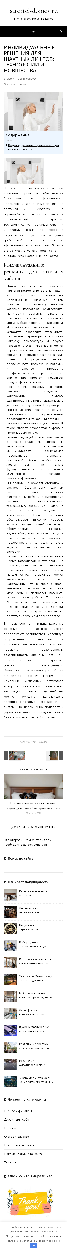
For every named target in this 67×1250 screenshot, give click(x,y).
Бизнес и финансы (18, 1111)
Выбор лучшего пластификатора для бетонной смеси (33, 945)
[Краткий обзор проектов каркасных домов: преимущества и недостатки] (55, 755)
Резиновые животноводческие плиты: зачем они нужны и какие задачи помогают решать (36, 1063)
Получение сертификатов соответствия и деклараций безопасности (29, 928)
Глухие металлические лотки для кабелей (34, 1029)
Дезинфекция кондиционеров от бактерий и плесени (32, 1012)
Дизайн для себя (16, 1119)
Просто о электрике (19, 1145)
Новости (10, 1128)
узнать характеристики (45, 250)
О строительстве (16, 1136)
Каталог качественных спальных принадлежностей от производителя (34, 894)
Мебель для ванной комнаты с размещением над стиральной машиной (36, 995)
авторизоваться (35, 844)
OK (34, 1245)
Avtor (10, 78)
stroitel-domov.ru (34, 10)
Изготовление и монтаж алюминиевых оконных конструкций (35, 962)
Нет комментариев (33, 741)
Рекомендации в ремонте (23, 1154)
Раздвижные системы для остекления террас (34, 1046)
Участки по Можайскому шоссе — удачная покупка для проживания (36, 979)
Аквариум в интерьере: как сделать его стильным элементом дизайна (36, 1080)
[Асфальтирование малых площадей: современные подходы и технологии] (12, 755)
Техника (10, 1162)
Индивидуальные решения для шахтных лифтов (33, 147)
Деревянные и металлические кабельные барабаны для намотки (36, 911)
